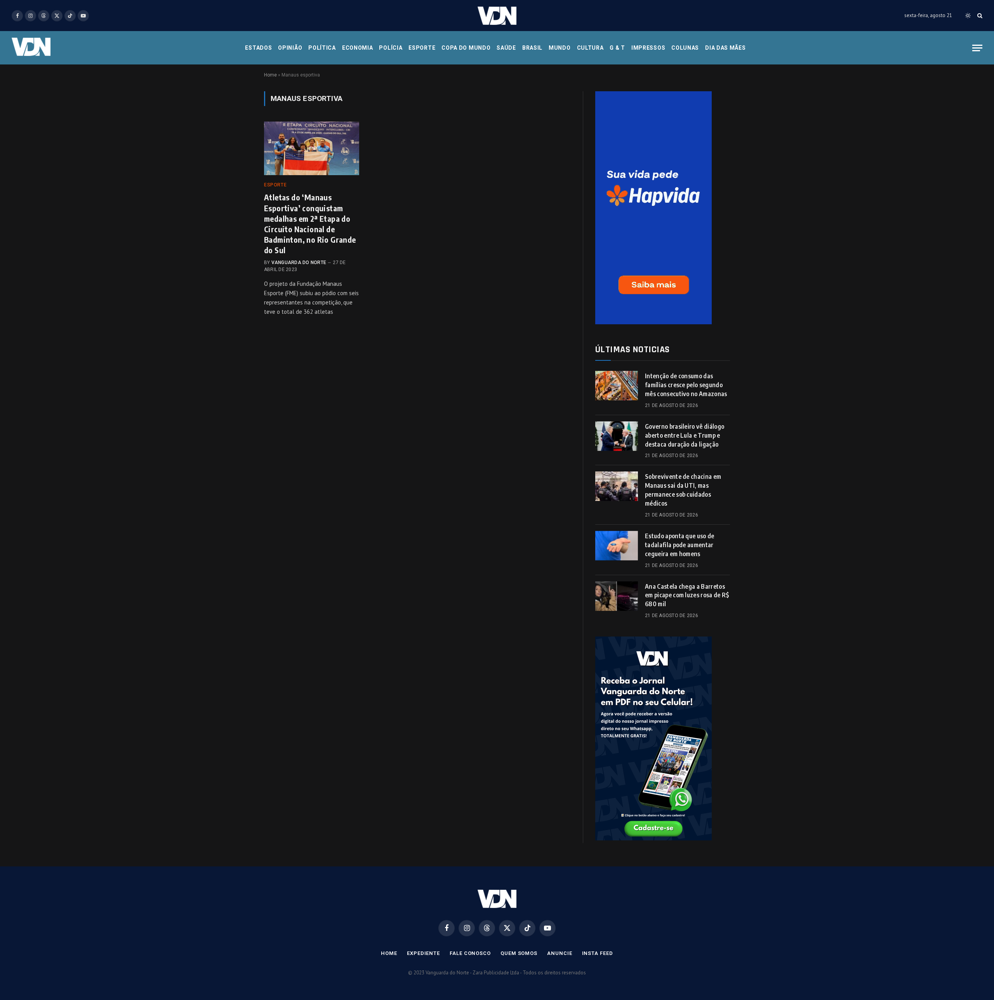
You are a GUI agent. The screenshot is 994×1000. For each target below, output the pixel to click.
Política (322, 48)
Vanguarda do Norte (298, 262)
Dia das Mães (725, 48)
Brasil (532, 48)
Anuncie (559, 953)
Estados (258, 48)
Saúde (506, 48)
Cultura (590, 48)
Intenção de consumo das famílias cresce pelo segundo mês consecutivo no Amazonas (686, 385)
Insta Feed (597, 953)
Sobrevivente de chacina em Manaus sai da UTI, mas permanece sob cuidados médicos (683, 490)
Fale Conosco (470, 953)
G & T (617, 48)
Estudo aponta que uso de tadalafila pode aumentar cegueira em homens (679, 545)
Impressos (648, 48)
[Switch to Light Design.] (968, 15)
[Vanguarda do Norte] (497, 16)
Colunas (685, 48)
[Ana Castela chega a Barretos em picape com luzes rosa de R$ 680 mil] (616, 596)
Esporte (421, 48)
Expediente (423, 953)
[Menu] (977, 48)
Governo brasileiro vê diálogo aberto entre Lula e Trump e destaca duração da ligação (684, 435)
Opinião (290, 48)
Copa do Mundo (465, 48)
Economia (357, 48)
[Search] (979, 15)
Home (270, 75)
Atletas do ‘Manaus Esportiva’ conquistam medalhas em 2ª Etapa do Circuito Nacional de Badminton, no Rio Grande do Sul (310, 223)
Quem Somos (518, 953)
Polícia (390, 48)
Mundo (560, 48)
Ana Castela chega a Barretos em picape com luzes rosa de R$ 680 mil (687, 595)
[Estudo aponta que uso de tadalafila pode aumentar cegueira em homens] (616, 545)
